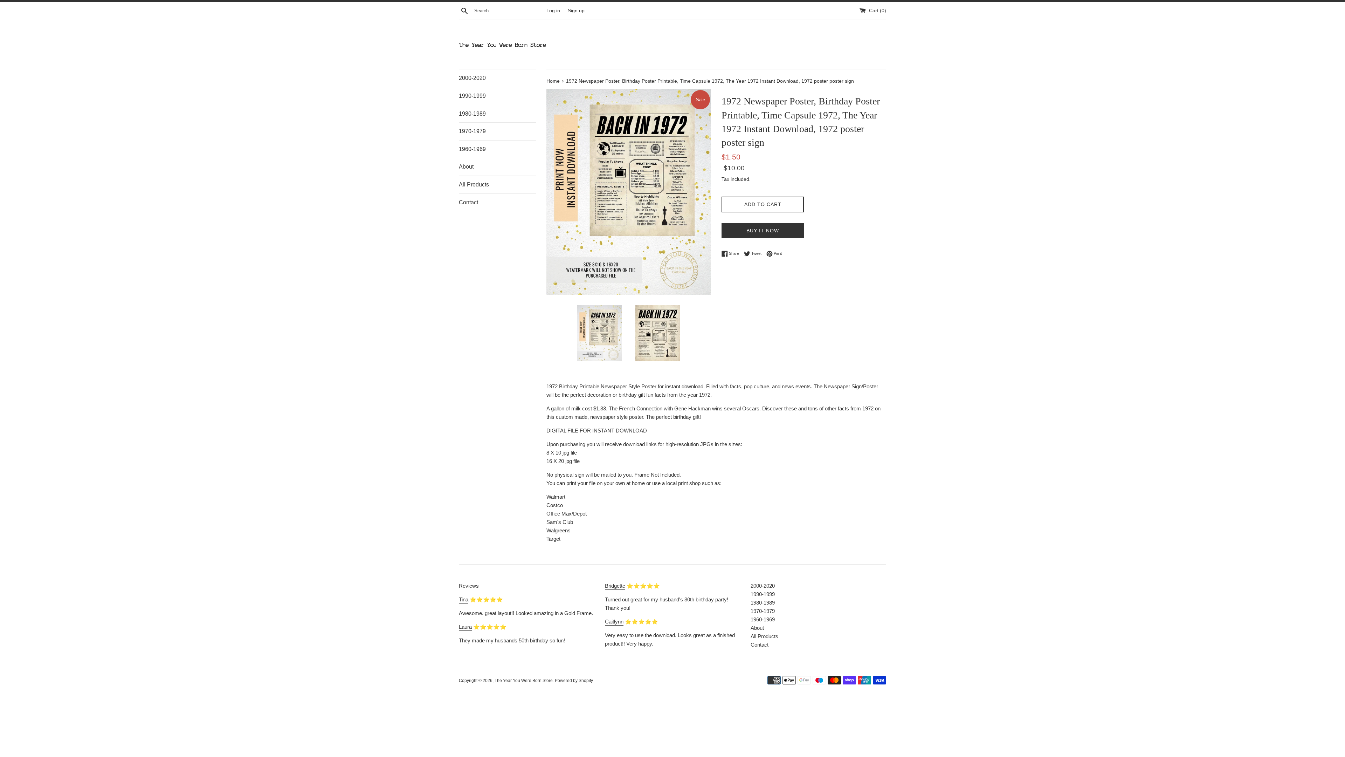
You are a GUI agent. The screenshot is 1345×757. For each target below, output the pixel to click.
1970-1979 (472, 131)
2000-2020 (472, 78)
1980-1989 (472, 114)
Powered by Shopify (574, 680)
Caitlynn (614, 622)
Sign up (576, 10)
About (466, 167)
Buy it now (762, 230)
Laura (465, 627)
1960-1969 (472, 149)
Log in (553, 10)
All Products (474, 184)
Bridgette (615, 586)
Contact (468, 202)
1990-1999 (472, 96)
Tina (463, 599)
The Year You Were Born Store (524, 680)
